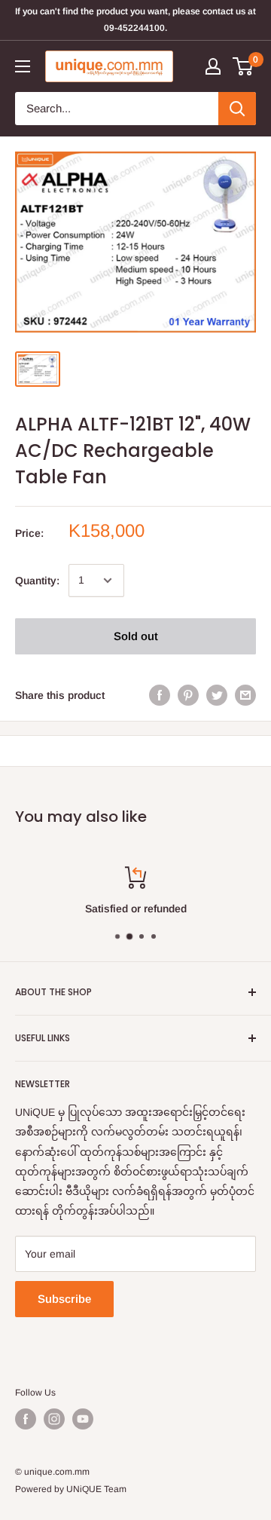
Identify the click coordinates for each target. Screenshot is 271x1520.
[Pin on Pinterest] (188, 695)
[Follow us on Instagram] (54, 1419)
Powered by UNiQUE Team (70, 1489)
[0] (243, 66)
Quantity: (37, 581)
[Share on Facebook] (159, 695)
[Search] (237, 108)
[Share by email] (245, 695)
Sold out (136, 636)
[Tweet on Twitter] (216, 695)
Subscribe (64, 1298)
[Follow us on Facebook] (25, 1419)
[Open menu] (22, 66)
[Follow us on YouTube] (82, 1419)
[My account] (213, 66)
